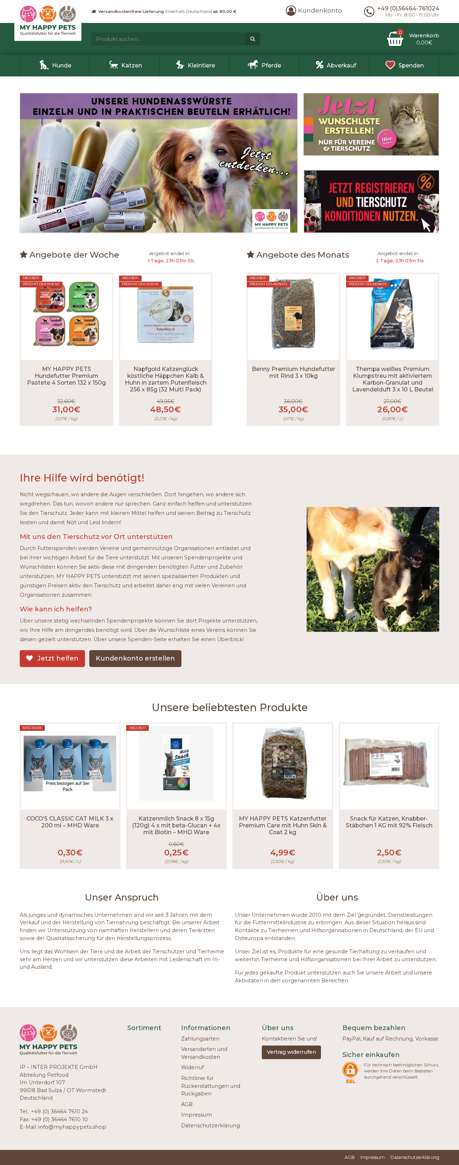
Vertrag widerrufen (291, 1052)
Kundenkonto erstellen (135, 658)
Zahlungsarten (200, 1038)
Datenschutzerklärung (210, 1125)
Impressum (196, 1115)
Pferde (271, 65)
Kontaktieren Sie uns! (289, 1038)
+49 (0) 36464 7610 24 (59, 1111)
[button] (314, 10)
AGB (187, 1104)
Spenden (411, 65)
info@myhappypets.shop (72, 1127)
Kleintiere (201, 65)
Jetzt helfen (57, 658)
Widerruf (192, 1067)
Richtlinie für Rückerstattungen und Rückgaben (210, 1086)
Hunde (61, 65)
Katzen (131, 65)
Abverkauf (341, 65)
